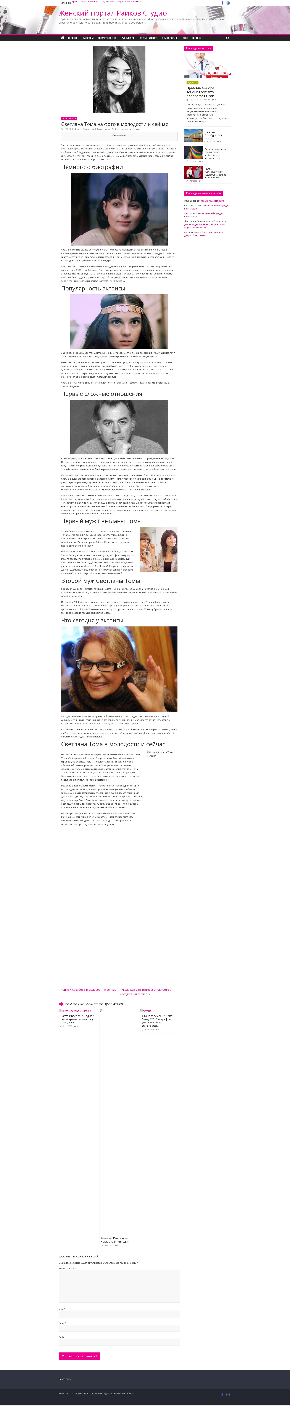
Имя (62, 1308)
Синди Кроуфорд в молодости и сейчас (87, 989)
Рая (186, 213)
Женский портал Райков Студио (113, 12)
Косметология (107, 37)
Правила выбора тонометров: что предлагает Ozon (200, 92)
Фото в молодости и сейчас (127, 129)
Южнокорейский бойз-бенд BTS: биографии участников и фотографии (157, 1020)
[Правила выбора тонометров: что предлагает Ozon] (207, 55)
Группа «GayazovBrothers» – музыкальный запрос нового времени (106, 2)
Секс (185, 37)
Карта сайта (65, 1378)
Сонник (196, 37)
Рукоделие (128, 37)
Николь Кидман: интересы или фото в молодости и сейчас (145, 992)
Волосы (72, 37)
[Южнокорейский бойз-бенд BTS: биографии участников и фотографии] (148, 1011)
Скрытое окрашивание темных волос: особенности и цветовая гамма (216, 153)
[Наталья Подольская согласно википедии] (119, 1011)
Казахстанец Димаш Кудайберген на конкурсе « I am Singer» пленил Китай (205, 224)
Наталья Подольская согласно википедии (115, 1239)
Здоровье (88, 37)
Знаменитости (149, 37)
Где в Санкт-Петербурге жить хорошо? (213, 135)
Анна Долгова (83, 129)
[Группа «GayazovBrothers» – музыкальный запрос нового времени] (193, 167)
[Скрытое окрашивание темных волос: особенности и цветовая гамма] (193, 147)
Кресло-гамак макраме (212, 200)
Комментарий (67, 1268)
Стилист (206, 99)
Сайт (61, 1337)
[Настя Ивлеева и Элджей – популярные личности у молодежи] (75, 1011)
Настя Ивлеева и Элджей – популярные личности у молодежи (78, 1019)
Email (62, 1322)
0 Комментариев (102, 129)
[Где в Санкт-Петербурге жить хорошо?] (193, 131)
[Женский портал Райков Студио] (62, 38)
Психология (169, 37)
